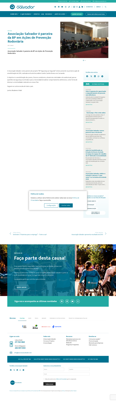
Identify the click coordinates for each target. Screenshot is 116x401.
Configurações (51, 205)
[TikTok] (69, 6)
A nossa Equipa (47, 343)
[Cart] (82, 7)
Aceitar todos (66, 205)
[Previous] (63, 40)
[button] (105, 7)
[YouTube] (62, 6)
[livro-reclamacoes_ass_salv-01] (16, 382)
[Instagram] (65, 6)
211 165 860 (20, 342)
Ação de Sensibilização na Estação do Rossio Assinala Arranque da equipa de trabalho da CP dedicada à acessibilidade (96, 153)
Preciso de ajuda (93, 341)
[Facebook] (55, 6)
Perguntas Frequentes (72, 345)
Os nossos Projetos (48, 341)
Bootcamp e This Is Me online (96, 113)
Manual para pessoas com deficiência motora (73, 340)
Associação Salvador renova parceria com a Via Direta (95, 131)
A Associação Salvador (49, 339)
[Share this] (87, 76)
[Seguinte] (105, 40)
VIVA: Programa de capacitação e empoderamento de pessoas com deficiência (96, 93)
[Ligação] (74, 7)
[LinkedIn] (58, 6)
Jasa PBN (38, 391)
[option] (24, 327)
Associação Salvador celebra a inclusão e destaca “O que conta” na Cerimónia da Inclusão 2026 (96, 176)
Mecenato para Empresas (96, 343)
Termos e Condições (13, 391)
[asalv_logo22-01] (22, 7)
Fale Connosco (93, 345)
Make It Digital (74, 391)
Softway (63, 391)
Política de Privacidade (61, 379)
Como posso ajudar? (94, 339)
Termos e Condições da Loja (22, 391)
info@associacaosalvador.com (23, 353)
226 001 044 (20, 348)
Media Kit (69, 343)
